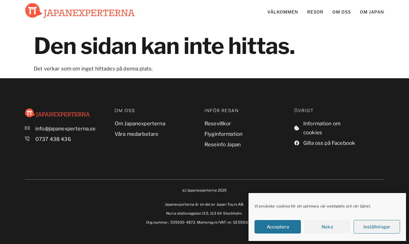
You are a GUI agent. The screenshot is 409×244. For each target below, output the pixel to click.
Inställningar (376, 227)
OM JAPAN (372, 11)
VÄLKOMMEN (282, 11)
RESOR (315, 11)
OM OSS (341, 11)
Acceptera (278, 227)
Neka (327, 227)
